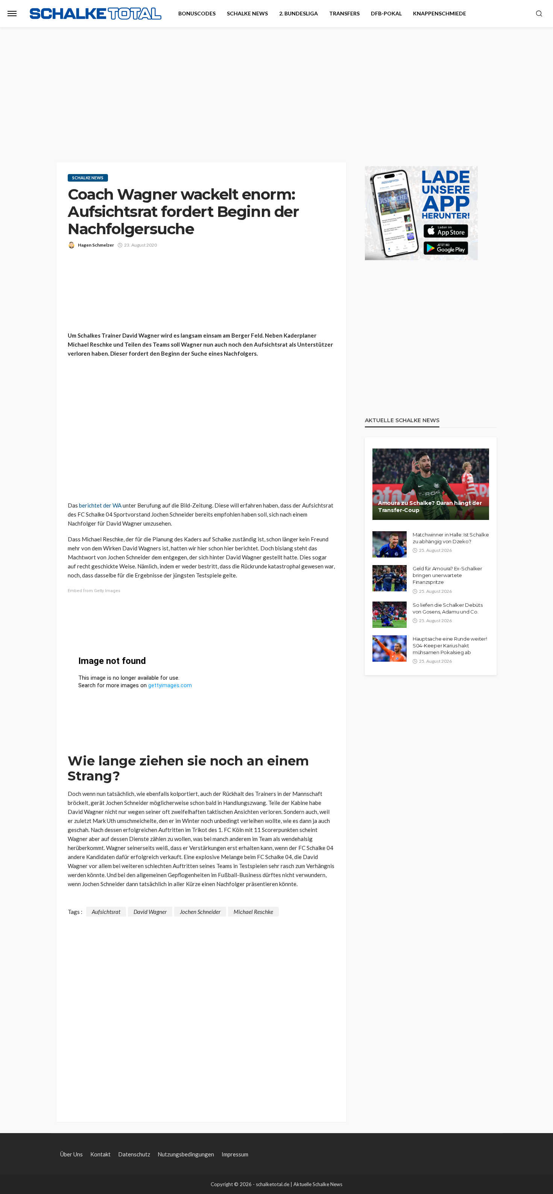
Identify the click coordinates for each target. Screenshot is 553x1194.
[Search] (539, 14)
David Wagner (150, 911)
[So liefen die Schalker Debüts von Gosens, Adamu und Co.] (389, 615)
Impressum (235, 1154)
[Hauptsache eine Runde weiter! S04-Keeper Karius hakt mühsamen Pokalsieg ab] (389, 648)
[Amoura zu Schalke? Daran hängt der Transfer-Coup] (430, 484)
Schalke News (247, 13)
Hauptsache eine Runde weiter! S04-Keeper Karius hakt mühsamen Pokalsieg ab (450, 645)
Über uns (71, 1154)
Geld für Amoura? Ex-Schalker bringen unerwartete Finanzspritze (447, 575)
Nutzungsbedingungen (186, 1154)
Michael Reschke (253, 911)
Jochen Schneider (200, 911)
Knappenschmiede (439, 13)
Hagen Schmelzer (96, 245)
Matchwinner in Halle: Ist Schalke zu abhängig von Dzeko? (451, 538)
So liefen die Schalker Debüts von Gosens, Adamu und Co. (447, 608)
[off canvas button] (12, 13)
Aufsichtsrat (106, 911)
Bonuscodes (197, 13)
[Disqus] (201, 1011)
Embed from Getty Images (94, 590)
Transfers (344, 13)
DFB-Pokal (386, 13)
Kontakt (100, 1154)
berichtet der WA (100, 505)
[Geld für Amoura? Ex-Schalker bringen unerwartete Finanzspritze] (389, 578)
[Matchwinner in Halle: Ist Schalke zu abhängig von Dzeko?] (389, 544)
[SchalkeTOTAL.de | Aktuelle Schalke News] (95, 14)
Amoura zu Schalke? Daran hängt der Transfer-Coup (430, 507)
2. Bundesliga (298, 13)
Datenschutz (134, 1154)
